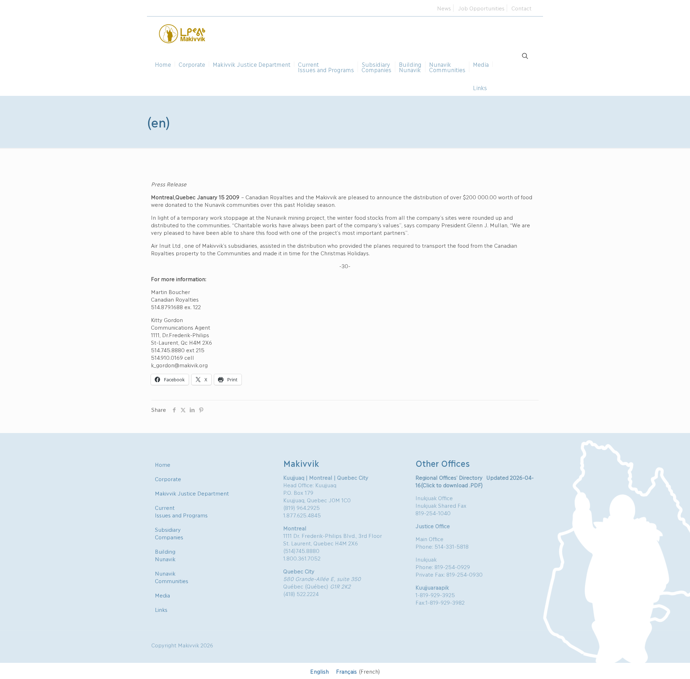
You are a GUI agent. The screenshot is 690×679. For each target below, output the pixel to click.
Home (162, 464)
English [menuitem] (319, 671)
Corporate (168, 478)
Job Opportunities (481, 8)
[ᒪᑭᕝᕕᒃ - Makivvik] (182, 33)
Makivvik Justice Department (192, 493)
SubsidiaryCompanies (169, 533)
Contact (521, 8)
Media (162, 595)
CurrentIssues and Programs (181, 511)
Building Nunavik (165, 555)
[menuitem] (319, 671)
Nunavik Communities (171, 577)
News (444, 8)
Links (161, 609)
